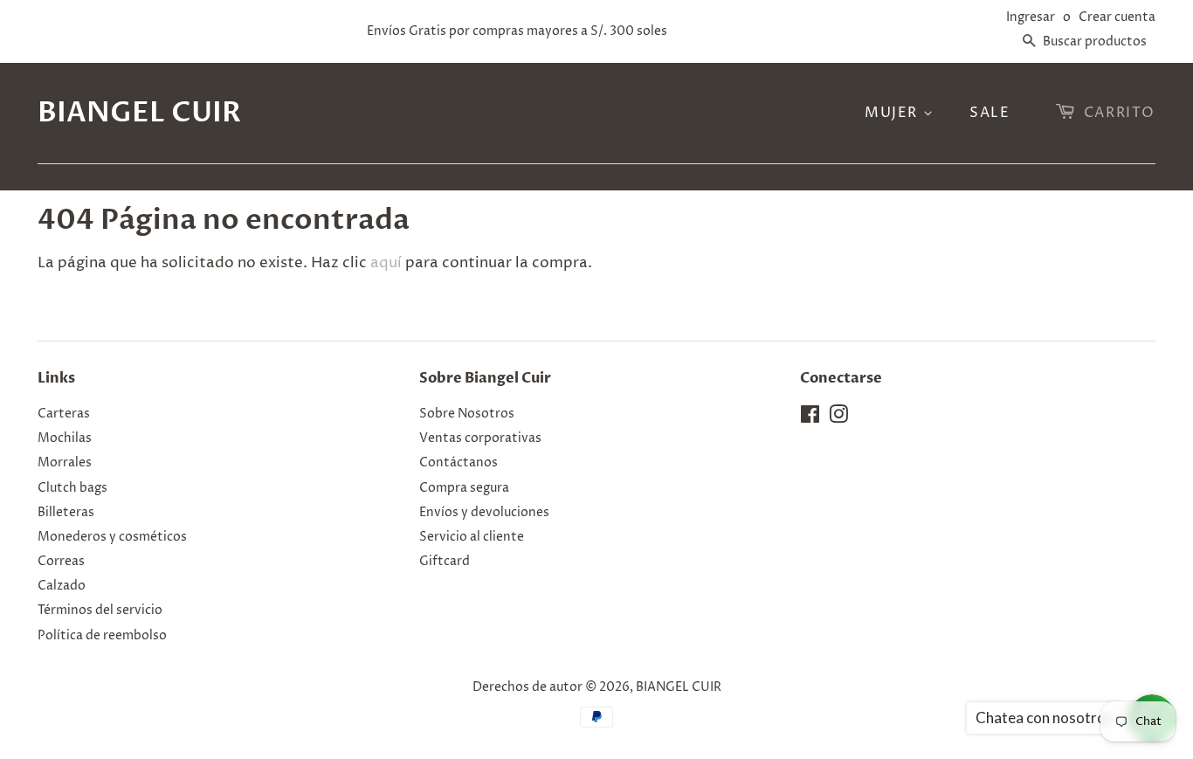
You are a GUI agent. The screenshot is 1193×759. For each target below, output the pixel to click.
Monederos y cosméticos (112, 537)
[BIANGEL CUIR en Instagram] (838, 418)
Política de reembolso (102, 636)
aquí (386, 262)
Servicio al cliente (471, 537)
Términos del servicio (100, 610)
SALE (989, 112)
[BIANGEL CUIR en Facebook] (810, 418)
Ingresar (1030, 17)
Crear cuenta (1117, 17)
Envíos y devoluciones (484, 512)
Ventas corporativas (480, 438)
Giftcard (444, 561)
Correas (61, 561)
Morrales (65, 463)
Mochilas (65, 438)
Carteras (64, 414)
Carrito (1119, 112)
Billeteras (66, 512)
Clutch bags (72, 488)
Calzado (62, 586)
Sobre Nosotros (466, 414)
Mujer (894, 112)
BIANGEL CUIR (139, 112)
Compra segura (464, 488)
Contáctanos (458, 463)
